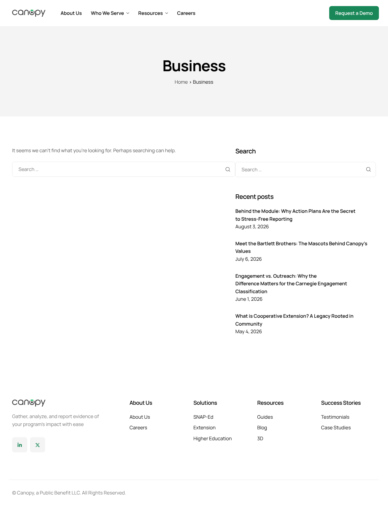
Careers (186, 13)
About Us (71, 13)
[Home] (28, 12)
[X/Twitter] (37, 444)
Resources (150, 13)
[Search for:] (123, 169)
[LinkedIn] (19, 444)
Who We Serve (107, 13)
